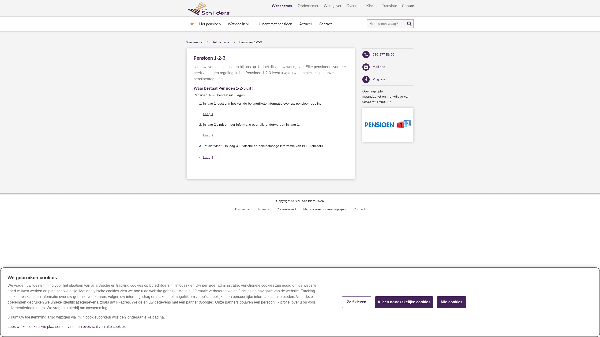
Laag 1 (208, 114)
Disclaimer (243, 209)
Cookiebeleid (286, 209)
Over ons (353, 6)
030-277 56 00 (383, 54)
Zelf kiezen (356, 302)
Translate (389, 6)
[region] (300, 302)
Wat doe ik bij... (240, 24)
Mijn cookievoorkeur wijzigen (324, 209)
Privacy (263, 209)
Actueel (305, 24)
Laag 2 (208, 135)
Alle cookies (451, 302)
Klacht (371, 6)
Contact (408, 6)
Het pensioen (210, 24)
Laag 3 (208, 157)
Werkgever (332, 6)
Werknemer (282, 6)
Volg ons (379, 79)
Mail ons (379, 67)
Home (192, 23)
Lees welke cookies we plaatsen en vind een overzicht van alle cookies (67, 327)
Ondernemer (308, 6)
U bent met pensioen (275, 24)
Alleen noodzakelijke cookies (404, 302)
